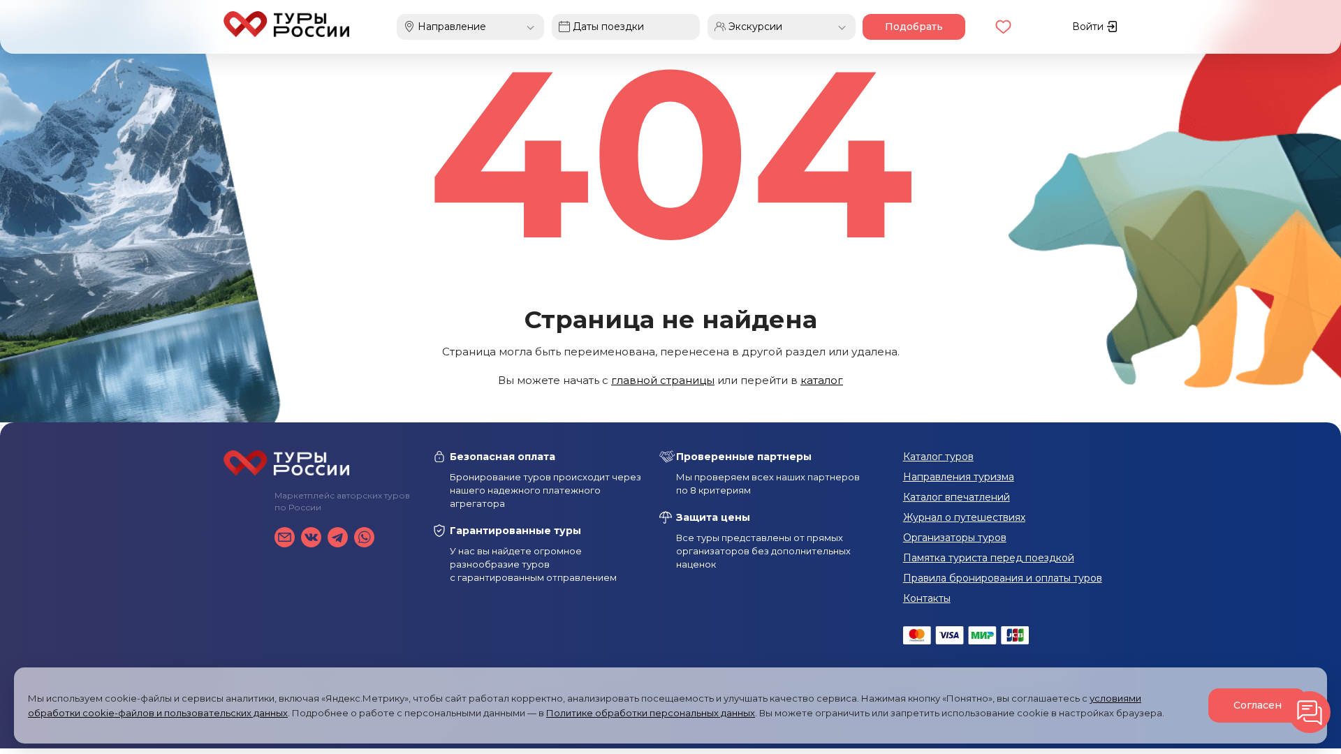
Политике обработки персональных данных (650, 712)
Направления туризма (958, 477)
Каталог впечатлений (956, 497)
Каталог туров (938, 456)
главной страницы (663, 380)
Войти (1089, 26)
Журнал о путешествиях (964, 517)
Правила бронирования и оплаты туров (1002, 578)
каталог (821, 380)
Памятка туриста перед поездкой (988, 558)
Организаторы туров (954, 537)
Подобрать (914, 26)
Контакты (927, 598)
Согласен (1257, 705)
